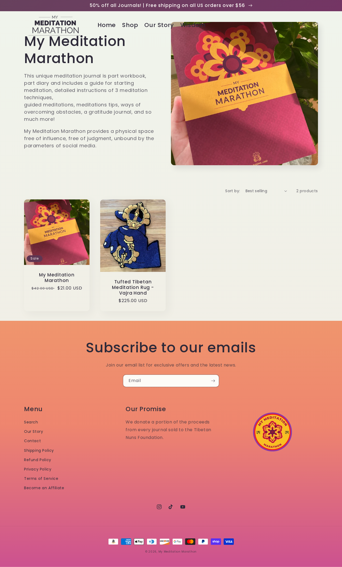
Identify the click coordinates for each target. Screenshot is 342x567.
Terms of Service (41, 478)
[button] (292, 25)
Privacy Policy (37, 469)
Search (31, 422)
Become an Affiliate (44, 488)
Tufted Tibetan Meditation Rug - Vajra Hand (133, 287)
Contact (32, 440)
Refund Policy (37, 459)
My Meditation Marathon (56, 277)
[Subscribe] (213, 381)
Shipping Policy (39, 450)
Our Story (33, 431)
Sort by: (232, 191)
